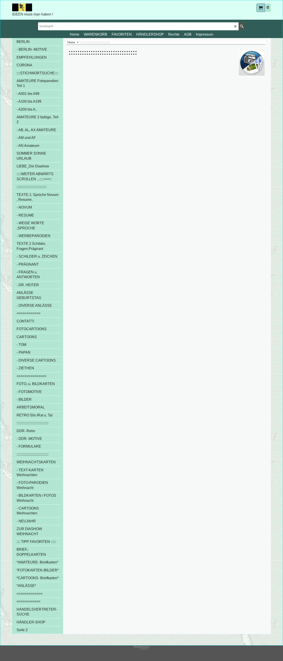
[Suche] (242, 26)
